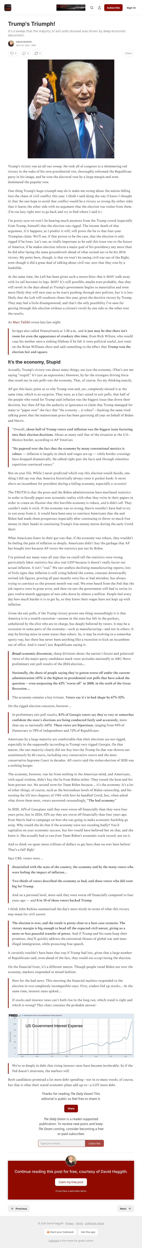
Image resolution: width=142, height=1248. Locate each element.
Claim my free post (71, 1182)
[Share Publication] (99, 7)
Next (123, 1208)
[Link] (3, 362)
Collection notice (94, 1223)
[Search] (91, 7)
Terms (79, 1223)
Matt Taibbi (21, 322)
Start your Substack (62, 1232)
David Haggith (24, 42)
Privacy (70, 1223)
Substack (54, 1240)
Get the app (88, 1232)
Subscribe (113, 7)
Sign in (131, 7)
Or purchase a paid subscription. (71, 1191)
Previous (21, 1208)
